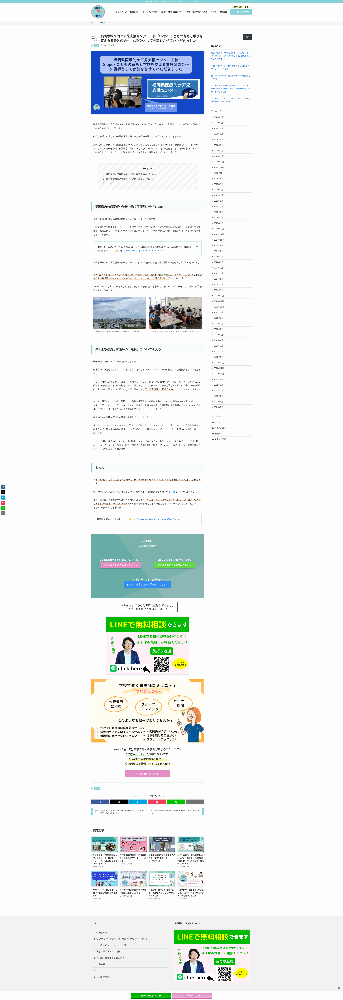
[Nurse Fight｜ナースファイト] (98, 12)
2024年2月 (218, 284)
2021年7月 (218, 407)
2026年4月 (218, 139)
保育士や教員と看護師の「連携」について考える (129, 179)
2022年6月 (218, 396)
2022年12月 (219, 363)
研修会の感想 (220, 439)
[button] (100, 802)
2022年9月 (218, 379)
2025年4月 (218, 206)
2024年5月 (218, 268)
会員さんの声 (220, 428)
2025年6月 (218, 195)
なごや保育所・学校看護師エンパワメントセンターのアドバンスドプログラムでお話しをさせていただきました (231, 56)
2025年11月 (219, 167)
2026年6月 (218, 128)
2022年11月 (219, 368)
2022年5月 (218, 402)
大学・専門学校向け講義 (108, 951)
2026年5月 (218, 134)
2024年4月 (218, 273)
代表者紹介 (101, 932)
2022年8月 (218, 385)
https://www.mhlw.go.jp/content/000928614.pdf (141, 250)
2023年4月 (218, 340)
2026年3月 (218, 145)
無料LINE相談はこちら (150, 996)
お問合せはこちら (191, 996)
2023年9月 (218, 312)
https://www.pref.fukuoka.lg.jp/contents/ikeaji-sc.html (156, 519)
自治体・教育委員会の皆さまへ (111, 958)
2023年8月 (218, 318)
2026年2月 (218, 151)
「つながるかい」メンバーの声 (111, 945)
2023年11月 (219, 301)
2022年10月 (219, 374)
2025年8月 (218, 184)
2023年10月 (219, 307)
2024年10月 (219, 240)
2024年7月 (218, 256)
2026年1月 (218, 156)
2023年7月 (218, 324)
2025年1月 (218, 223)
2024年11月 (219, 234)
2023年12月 (219, 296)
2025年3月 (218, 212)
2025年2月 (218, 217)
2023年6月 (218, 329)
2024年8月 (218, 251)
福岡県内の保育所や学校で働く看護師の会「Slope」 (131, 174)
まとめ (109, 183)
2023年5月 (218, 335)
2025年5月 (218, 201)
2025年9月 (218, 178)
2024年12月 (219, 229)
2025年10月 (219, 173)
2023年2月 (218, 351)
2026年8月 (218, 117)
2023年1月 (218, 357)
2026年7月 (218, 123)
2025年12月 (219, 162)
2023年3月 (218, 346)
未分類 (217, 433)
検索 (247, 37)
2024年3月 (218, 279)
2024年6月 (218, 262)
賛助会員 (100, 964)
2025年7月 (218, 190)
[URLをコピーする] (195, 802)
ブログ (96, 45)
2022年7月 (218, 390)
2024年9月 (218, 245)
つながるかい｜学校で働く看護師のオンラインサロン (122, 939)
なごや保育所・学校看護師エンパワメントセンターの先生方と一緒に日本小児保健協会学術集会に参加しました (231, 88)
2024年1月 (218, 290)
